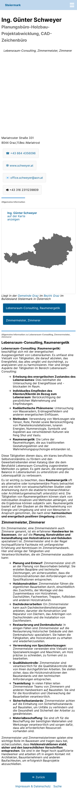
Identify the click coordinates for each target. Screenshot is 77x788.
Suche (57, 786)
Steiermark (13, 5)
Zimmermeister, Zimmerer (23, 320)
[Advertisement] (38, 94)
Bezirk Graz (51, 295)
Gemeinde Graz (29, 295)
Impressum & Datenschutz (33, 786)
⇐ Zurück (38, 777)
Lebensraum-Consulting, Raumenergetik (33, 308)
